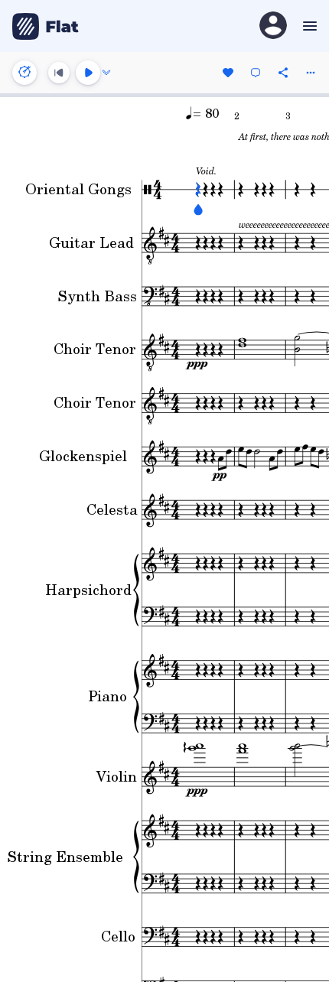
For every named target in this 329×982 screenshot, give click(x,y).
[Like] (228, 72)
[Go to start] (59, 72)
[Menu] (308, 26)
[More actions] (311, 73)
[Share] (283, 73)
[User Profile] (273, 26)
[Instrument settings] (24, 72)
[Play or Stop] (88, 72)
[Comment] (255, 72)
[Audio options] (106, 72)
